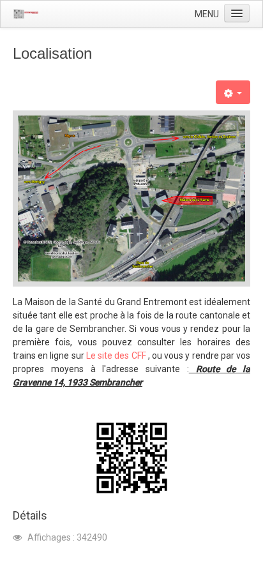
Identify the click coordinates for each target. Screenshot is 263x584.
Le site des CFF (116, 355)
